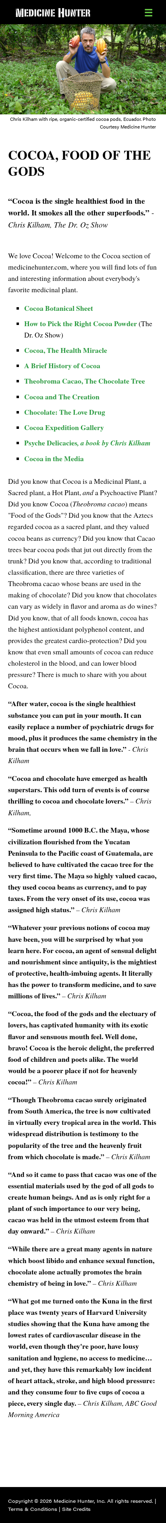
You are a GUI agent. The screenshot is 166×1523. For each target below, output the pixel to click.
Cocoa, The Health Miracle (65, 350)
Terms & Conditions (32, 1508)
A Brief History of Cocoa (62, 365)
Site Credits (76, 1508)
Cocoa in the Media (54, 458)
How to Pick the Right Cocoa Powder (80, 323)
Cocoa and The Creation (62, 396)
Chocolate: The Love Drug (64, 412)
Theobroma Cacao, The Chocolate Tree (84, 380)
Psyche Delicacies (87, 442)
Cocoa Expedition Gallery (64, 427)
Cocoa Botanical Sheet (58, 308)
